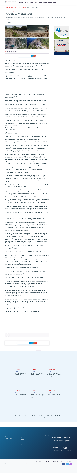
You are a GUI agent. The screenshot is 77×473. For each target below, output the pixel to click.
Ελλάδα (36, 2)
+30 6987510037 (9, 436)
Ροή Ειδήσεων (20, 2)
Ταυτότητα (63, 461)
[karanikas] (61, 47)
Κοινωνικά (50, 2)
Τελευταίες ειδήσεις (9, 7)
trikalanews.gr (24, 463)
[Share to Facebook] (7, 51)
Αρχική (36, 461)
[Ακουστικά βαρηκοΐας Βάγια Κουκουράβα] (61, 32)
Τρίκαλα (26, 2)
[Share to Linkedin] (12, 51)
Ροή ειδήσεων (41, 461)
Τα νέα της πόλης (52, 369)
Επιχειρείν (55, 2)
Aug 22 (54, 455)
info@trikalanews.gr (9, 435)
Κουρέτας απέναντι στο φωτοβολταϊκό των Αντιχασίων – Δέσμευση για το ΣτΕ (54, 375)
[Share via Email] (14, 51)
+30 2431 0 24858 (9, 438)
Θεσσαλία (31, 2)
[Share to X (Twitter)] (9, 51)
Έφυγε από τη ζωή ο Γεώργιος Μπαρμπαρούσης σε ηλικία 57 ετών (37, 396)
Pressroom (16, 334)
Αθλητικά (45, 2)
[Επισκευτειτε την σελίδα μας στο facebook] (63, 464)
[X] (67, 464)
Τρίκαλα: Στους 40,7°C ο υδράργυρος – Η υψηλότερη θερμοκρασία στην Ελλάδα (60, 448)
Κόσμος (40, 2)
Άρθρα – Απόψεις (22, 7)
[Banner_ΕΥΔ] (27, 87)
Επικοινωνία (69, 461)
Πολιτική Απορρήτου (55, 461)
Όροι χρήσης (48, 461)
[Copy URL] (16, 51)
